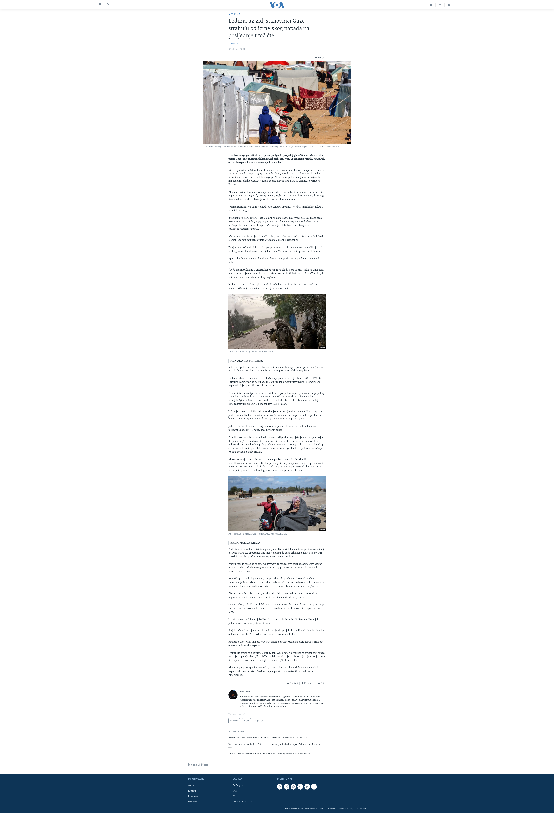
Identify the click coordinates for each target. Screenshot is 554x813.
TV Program (239, 785)
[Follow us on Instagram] (293, 787)
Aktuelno (234, 14)
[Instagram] (440, 5)
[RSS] (307, 787)
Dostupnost (193, 802)
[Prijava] (314, 787)
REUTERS (233, 43)
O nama (192, 785)
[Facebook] (449, 5)
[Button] (320, 57)
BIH (234, 796)
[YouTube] (431, 5)
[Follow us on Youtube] (300, 787)
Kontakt (192, 791)
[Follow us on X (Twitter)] (286, 787)
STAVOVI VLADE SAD (243, 802)
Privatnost (193, 796)
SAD (235, 791)
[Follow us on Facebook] (279, 787)
